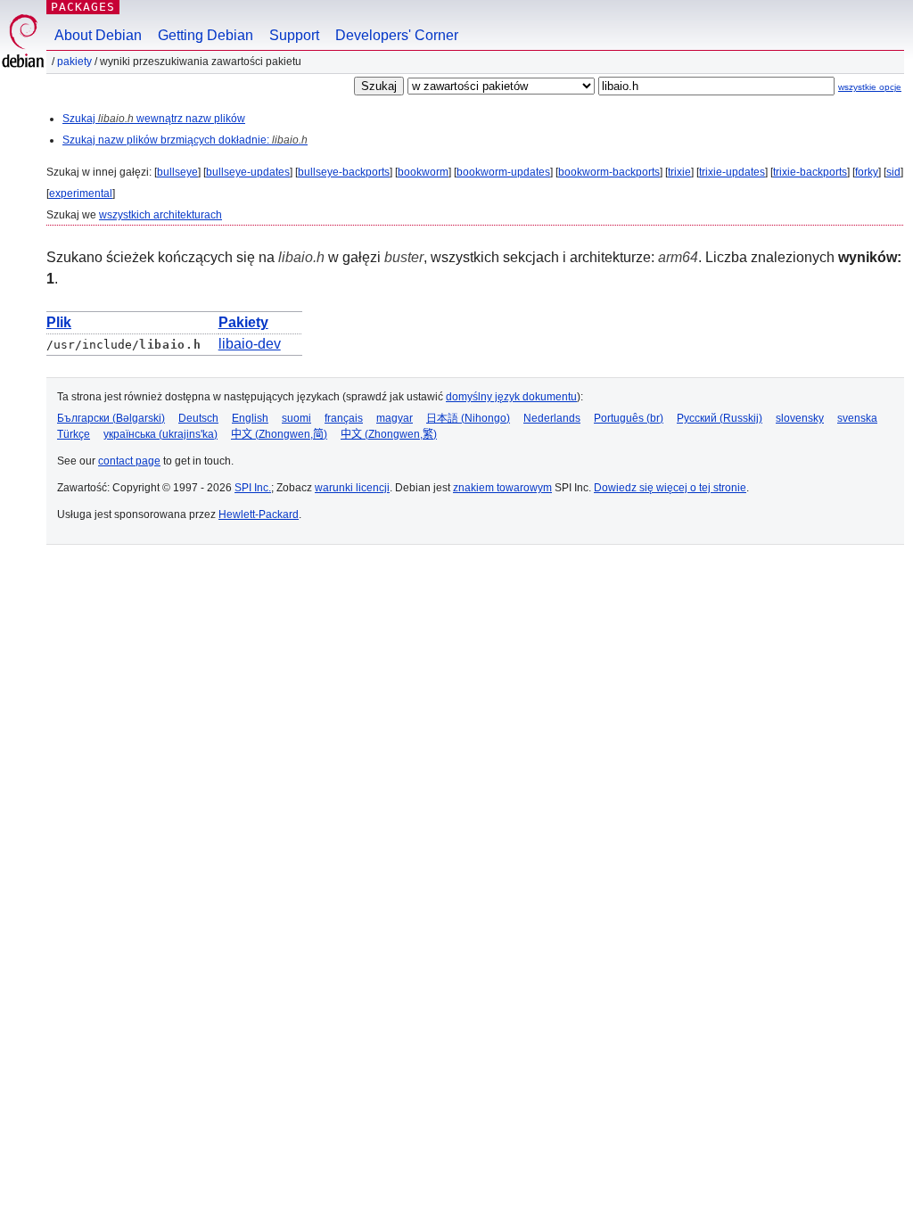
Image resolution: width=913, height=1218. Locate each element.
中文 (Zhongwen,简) (279, 434)
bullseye (177, 172)
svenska (857, 418)
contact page (129, 461)
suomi (296, 418)
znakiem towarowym (502, 487)
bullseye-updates (248, 172)
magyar (394, 418)
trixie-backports (810, 172)
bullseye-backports (344, 172)
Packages (83, 6)
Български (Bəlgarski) (111, 418)
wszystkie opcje (869, 87)
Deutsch (198, 418)
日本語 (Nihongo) (468, 418)
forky (866, 172)
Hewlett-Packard (258, 514)
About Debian (98, 35)
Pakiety (74, 61)
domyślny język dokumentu (511, 397)
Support (294, 35)
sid (893, 172)
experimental (80, 193)
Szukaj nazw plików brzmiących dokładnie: (185, 140)
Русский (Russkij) (719, 418)
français (344, 418)
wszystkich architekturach (160, 215)
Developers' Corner (396, 35)
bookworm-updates (503, 172)
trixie (679, 172)
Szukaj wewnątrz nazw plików (153, 118)
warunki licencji (352, 487)
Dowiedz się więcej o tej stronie (670, 487)
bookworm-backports (609, 172)
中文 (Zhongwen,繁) (389, 434)
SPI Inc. (252, 487)
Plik (58, 322)
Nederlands (551, 418)
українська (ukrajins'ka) (160, 434)
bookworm (423, 172)
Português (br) (628, 418)
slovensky (800, 418)
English (250, 418)
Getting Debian (205, 35)
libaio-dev (249, 343)
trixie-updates (732, 172)
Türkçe (73, 434)
